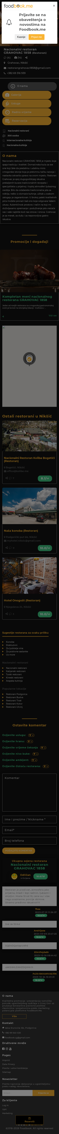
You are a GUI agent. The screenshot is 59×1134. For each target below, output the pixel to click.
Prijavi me (36, 37)
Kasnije (21, 37)
